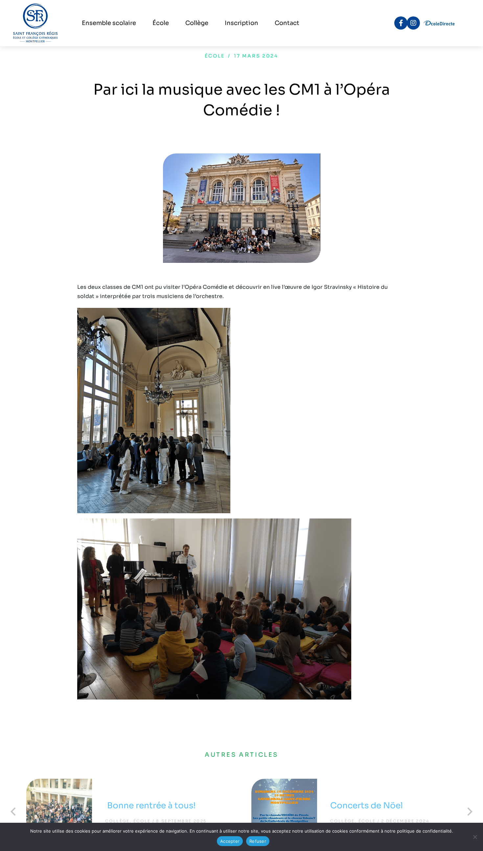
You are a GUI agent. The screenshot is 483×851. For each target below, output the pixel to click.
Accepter (230, 841)
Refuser (257, 841)
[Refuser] (475, 837)
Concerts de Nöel (366, 805)
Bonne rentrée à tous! (151, 805)
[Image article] (59, 811)
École (215, 56)
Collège (117, 820)
